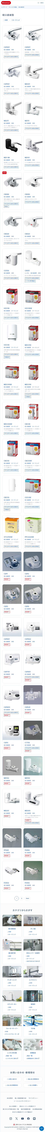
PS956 (27, 850)
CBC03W (28, 461)
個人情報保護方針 (20, 1098)
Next (27, 898)
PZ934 (6, 883)
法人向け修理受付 (12, 1085)
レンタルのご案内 (11, 1058)
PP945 (6, 850)
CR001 (27, 271)
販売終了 (6, 579)
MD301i (27, 811)
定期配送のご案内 (32, 1058)
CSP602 (28, 639)
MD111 (27, 121)
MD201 (6, 811)
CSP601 (7, 639)
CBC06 (27, 424)
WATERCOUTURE (32, 961)
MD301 (27, 84)
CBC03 (6, 461)
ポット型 (33, 929)
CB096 (6, 194)
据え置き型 (12, 953)
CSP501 (7, 84)
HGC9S (6, 308)
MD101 (27, 157)
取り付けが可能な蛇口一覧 (11, 1109)
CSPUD (27, 707)
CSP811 (27, 47)
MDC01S (28, 345)
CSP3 (6, 606)
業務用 (33, 1004)
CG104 (6, 271)
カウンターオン (12, 1004)
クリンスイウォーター (11, 1034)
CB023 (27, 234)
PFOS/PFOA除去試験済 (11, 56)
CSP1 (6, 574)
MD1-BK (7, 157)
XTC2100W (8, 537)
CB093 (27, 194)
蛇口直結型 (7, 50)
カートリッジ (16, 20)
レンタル (27, 273)
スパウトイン (33, 980)
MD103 (27, 778)
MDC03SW (8, 424)
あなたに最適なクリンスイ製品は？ (22, 1112)
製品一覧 (9, 1056)
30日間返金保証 (37, 1109)
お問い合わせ (13, 1079)
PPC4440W (29, 537)
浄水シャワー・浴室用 (33, 953)
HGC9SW (28, 308)
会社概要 (10, 1098)
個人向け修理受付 (33, 1079)
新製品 (6, 206)
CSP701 (7, 672)
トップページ (4, 7)
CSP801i (7, 707)
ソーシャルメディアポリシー (22, 1101)
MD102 (6, 778)
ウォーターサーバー (12, 1028)
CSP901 (7, 47)
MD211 (6, 121)
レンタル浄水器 (12, 1053)
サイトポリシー (33, 1098)
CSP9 (27, 606)
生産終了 (27, 820)
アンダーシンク (12, 980)
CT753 (27, 743)
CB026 (6, 234)
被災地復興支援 (25, 1109)
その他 (33, 1028)
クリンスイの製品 (13, 7)
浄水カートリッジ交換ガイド (28, 1106)
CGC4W (28, 497)
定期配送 (6, 357)
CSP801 (28, 672)
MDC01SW (8, 384)
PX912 (27, 883)
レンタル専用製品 (30, 281)
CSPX (6, 743)
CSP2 (27, 574)
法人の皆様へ (33, 1085)
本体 (6, 20)
